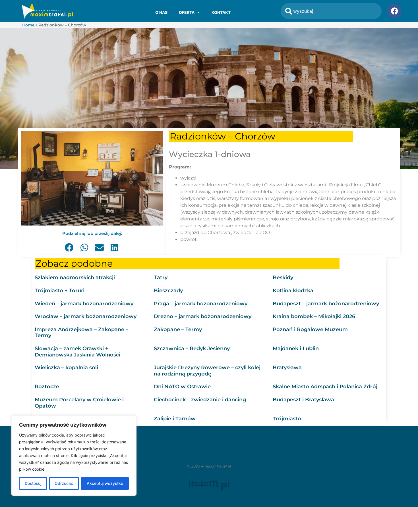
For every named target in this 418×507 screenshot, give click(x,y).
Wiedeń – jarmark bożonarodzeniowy (84, 303)
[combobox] (331, 11)
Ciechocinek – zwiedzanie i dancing (200, 399)
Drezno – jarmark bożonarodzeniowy (202, 316)
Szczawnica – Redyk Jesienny (192, 348)
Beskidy (283, 277)
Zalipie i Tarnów (175, 419)
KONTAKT (221, 12)
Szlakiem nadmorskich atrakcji (75, 277)
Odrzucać (64, 483)
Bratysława (287, 367)
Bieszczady (168, 290)
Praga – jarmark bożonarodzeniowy (200, 303)
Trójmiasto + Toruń (59, 290)
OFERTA (186, 12)
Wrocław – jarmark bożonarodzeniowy (85, 316)
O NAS (161, 12)
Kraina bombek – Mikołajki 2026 (314, 316)
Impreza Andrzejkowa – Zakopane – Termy (81, 332)
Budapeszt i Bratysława (303, 399)
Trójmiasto (287, 419)
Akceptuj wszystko (105, 483)
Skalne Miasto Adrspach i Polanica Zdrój (325, 386)
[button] (69, 247)
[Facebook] (394, 11)
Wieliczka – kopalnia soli (66, 367)
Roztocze (47, 386)
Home (28, 25)
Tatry (160, 277)
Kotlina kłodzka (293, 290)
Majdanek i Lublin (296, 348)
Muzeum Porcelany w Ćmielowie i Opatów (79, 402)
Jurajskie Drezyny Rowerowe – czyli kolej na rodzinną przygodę (207, 370)
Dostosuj (33, 483)
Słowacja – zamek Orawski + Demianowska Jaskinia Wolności (77, 351)
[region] (73, 456)
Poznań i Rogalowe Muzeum (310, 329)
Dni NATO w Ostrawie (182, 386)
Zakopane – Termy (178, 329)
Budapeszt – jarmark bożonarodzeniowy (326, 303)
